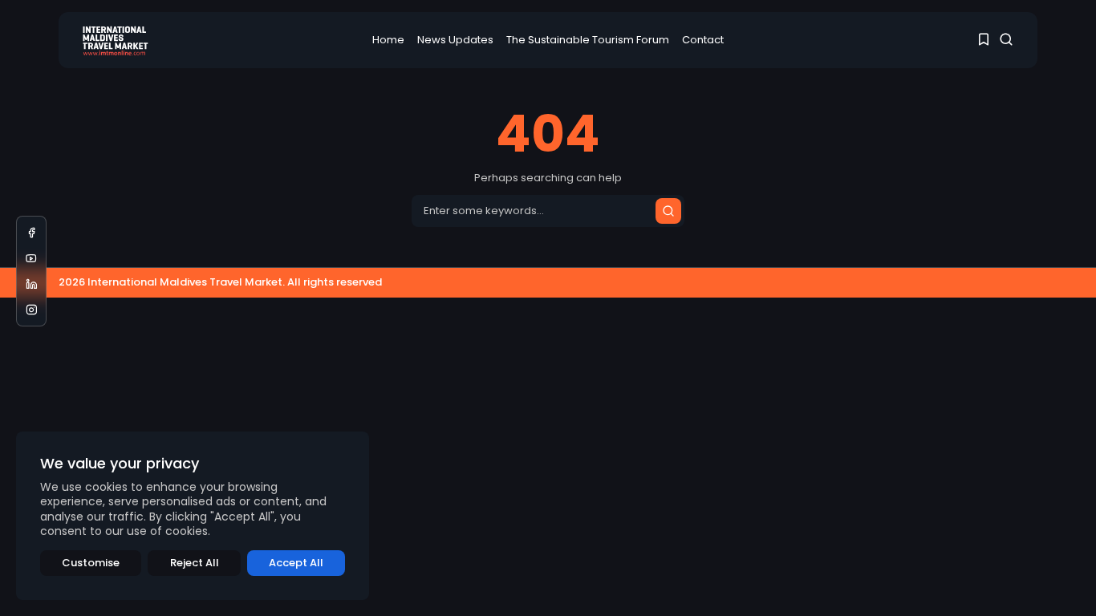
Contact (703, 39)
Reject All (194, 562)
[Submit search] (668, 211)
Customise (91, 562)
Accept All (296, 562)
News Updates (455, 39)
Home (388, 39)
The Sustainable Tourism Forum (587, 39)
